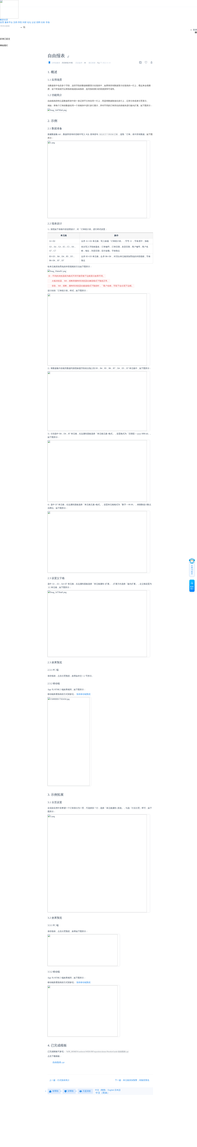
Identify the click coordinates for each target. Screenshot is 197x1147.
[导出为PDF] (151, 62)
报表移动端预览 (83, 694)
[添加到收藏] (146, 62)
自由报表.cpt (58, 1062)
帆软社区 (4, 20)
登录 (195, 30)
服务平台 (9, 22)
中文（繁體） (101, 1090)
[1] (24, 27)
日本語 (118, 1090)
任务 (43, 22)
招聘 (38, 22)
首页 (2, 22)
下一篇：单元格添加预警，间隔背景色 (132, 1080)
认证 (34, 22)
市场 (48, 22)
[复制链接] (140, 62)
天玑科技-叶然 (67, 63)
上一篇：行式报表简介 (59, 1080)
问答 (24, 22)
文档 (15, 22)
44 (85, 63)
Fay (98, 63)
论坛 (29, 22)
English (111, 1090)
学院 (20, 22)
